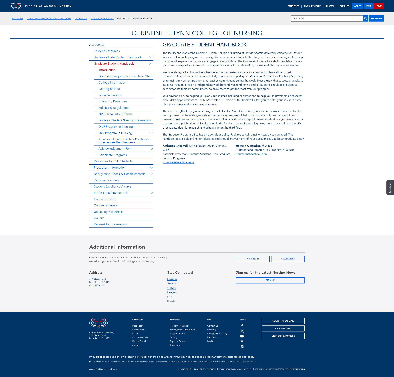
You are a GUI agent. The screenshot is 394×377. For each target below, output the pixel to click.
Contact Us (212, 325)
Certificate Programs (112, 155)
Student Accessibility (277, 369)
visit (368, 6)
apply (357, 6)
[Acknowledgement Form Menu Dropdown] (151, 149)
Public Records (297, 369)
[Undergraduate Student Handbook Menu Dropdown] (151, 57)
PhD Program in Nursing (115, 133)
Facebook (172, 278)
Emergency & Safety (217, 333)
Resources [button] (175, 319)
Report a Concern (178, 341)
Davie (135, 333)
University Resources (112, 101)
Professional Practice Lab (111, 193)
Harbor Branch (139, 341)
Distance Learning (106, 180)
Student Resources (102, 18)
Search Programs (283, 320)
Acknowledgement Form (115, 149)
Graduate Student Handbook (114, 64)
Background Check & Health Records (119, 174)
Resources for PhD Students (113, 161)
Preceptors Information (110, 168)
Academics (81, 18)
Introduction (106, 70)
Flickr (169, 296)
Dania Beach (138, 329)
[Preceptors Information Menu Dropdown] (151, 168)
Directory (211, 329)
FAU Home (17, 18)
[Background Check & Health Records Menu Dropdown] (151, 174)
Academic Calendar (179, 325)
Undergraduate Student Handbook (118, 57)
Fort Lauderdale (140, 337)
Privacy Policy (185, 369)
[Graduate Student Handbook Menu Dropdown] (151, 64)
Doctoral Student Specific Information (124, 120)
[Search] (365, 18)
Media (210, 341)
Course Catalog (104, 199)
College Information (112, 82)
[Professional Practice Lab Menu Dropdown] (151, 193)
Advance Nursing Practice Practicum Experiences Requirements (123, 140)
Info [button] (209, 319)
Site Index (259, 369)
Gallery (99, 218)
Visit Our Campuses (283, 336)
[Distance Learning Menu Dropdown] (151, 180)
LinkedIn (171, 301)
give (379, 6)
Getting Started (109, 89)
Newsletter (288, 258)
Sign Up (270, 280)
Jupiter (135, 345)
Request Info (283, 328)
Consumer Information (230, 369)
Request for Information (110, 224)
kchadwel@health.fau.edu (178, 162)
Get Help (248, 369)
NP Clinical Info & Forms (115, 114)
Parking (173, 337)
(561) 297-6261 (96, 285)
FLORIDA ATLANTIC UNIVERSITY (48, 6)
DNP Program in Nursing (115, 127)
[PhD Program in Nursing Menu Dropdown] (151, 133)
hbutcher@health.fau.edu (251, 154)
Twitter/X (171, 283)
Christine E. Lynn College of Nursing (49, 18)
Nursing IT (253, 258)
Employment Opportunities (183, 329)
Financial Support (110, 95)
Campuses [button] (137, 319)
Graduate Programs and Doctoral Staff (124, 76)
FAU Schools (213, 337)
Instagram (172, 292)
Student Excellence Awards (112, 186)
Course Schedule (105, 205)
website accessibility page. (239, 357)
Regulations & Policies (205, 369)
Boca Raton (137, 325)
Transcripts (175, 345)
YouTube (171, 287)
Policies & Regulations (113, 108)
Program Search (177, 333)
